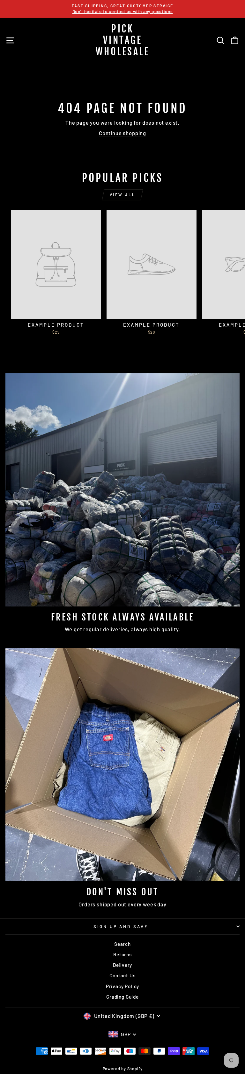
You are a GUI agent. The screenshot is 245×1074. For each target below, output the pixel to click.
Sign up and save (121, 926)
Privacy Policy (122, 986)
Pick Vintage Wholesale (123, 40)
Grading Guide (122, 997)
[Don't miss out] (122, 764)
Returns (122, 954)
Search (122, 944)
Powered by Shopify (123, 1068)
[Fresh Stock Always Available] (122, 489)
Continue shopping (122, 133)
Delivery (122, 965)
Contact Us (122, 975)
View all (123, 194)
